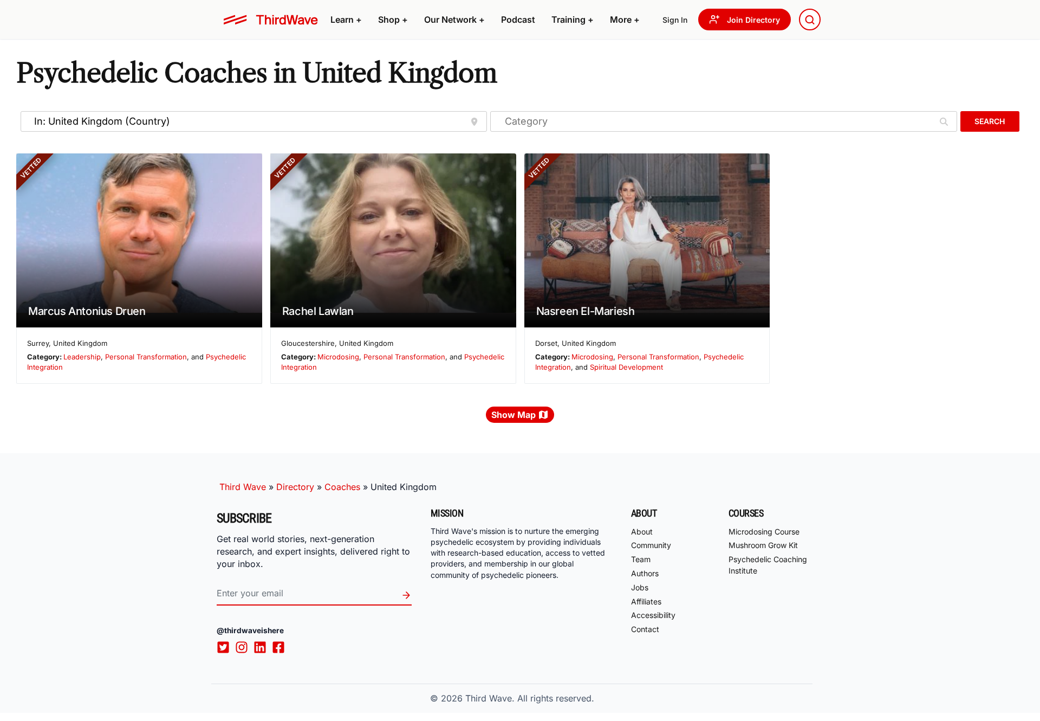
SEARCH (989, 121)
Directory (295, 486)
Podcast (518, 19)
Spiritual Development (626, 367)
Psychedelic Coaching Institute (768, 565)
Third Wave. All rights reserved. (529, 698)
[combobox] (810, 19)
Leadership (82, 356)
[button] (346, 19)
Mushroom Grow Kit (763, 545)
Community (651, 545)
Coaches (342, 486)
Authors (645, 573)
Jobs (639, 587)
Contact (645, 629)
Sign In (674, 19)
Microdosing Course (764, 531)
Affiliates (646, 601)
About (642, 531)
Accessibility (653, 615)
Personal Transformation (146, 356)
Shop (393, 19)
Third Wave (242, 486)
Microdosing (338, 356)
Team (641, 559)
